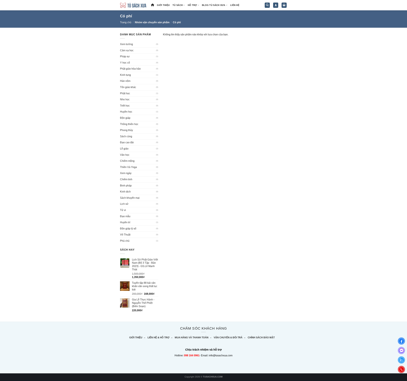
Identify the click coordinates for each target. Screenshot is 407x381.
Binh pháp (126, 185)
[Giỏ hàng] (284, 5)
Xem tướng (126, 44)
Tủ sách (177, 5)
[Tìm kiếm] (267, 5)
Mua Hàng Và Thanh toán (191, 337)
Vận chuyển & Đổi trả (228, 337)
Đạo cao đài (127, 142)
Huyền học (126, 111)
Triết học (125, 105)
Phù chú (124, 240)
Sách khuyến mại (130, 197)
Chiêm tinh (126, 179)
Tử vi (123, 210)
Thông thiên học (129, 124)
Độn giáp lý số (128, 228)
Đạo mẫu (125, 216)
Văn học (124, 154)
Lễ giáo (124, 148)
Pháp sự (125, 56)
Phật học (125, 93)
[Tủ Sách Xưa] (133, 5)
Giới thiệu (163, 5)
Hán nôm (125, 81)
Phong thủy (126, 130)
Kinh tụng (125, 75)
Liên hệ (234, 5)
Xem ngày (125, 173)
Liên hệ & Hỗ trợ (158, 337)
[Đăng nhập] (275, 5)
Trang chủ (125, 22)
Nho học (125, 99)
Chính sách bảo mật (261, 337)
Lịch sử (124, 204)
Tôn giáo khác (128, 87)
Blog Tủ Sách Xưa (213, 5)
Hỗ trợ (192, 5)
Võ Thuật (125, 234)
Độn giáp (125, 118)
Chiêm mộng (127, 161)
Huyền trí (125, 222)
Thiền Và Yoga (128, 167)
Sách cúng (126, 136)
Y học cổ (125, 62)
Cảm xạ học (127, 50)
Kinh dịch (125, 191)
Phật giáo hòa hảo (130, 68)
